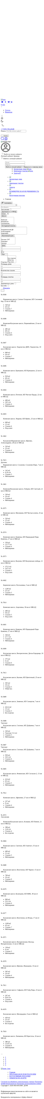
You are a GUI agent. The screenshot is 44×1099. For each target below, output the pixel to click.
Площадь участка (7, 277)
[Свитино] (8, 243)
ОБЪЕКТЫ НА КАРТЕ (17, 1078)
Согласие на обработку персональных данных (17, 1082)
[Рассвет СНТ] (8, 240)
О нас (3, 105)
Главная (12, 1072)
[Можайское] (7, 222)
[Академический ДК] (14, 230)
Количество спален (8, 270)
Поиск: (3, 131)
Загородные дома (20, 169)
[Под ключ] (11, 262)
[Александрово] (14, 232)
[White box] (11, 260)
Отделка (4, 262)
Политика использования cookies (29, 1084)
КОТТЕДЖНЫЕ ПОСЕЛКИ (19, 1076)
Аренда (17, 173)
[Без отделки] (11, 258)
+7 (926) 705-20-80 (7, 129)
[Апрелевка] (14, 233)
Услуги (7, 110)
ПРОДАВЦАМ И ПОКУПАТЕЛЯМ (22, 1074)
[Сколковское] (7, 223)
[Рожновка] (8, 241)
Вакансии (8, 112)
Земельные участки (21, 171)
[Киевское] (7, 220)
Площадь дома (6, 264)
